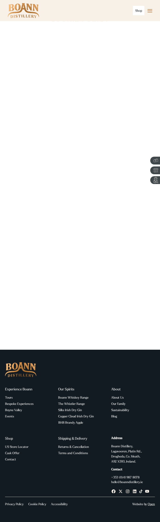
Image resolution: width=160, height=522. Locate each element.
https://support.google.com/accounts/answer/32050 (58, 268)
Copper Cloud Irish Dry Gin (76, 416)
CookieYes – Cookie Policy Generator (73, 331)
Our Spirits (66, 389)
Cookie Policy (37, 504)
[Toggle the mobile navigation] (150, 11)
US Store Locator (16, 447)
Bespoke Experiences (19, 404)
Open (151, 504)
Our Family (118, 404)
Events (9, 416)
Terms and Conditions (73, 453)
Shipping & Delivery (72, 438)
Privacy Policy (14, 504)
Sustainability (120, 410)
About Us (117, 397)
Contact (10, 459)
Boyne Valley (13, 410)
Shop (138, 11)
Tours (9, 397)
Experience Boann (18, 389)
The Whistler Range (71, 404)
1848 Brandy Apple (70, 422)
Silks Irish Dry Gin (70, 410)
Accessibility (59, 504)
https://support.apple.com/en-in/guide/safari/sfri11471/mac (60, 277)
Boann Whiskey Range (73, 397)
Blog (114, 416)
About (116, 389)
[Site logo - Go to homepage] (23, 10)
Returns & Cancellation (73, 447)
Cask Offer (12, 453)
